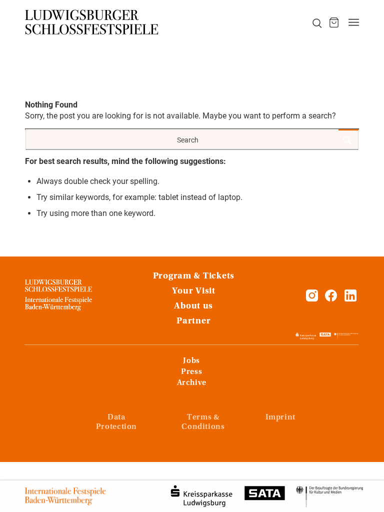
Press (191, 372)
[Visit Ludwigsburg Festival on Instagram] (312, 299)
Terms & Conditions (203, 422)
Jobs (191, 361)
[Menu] (353, 22)
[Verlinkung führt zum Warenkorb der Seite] (334, 22)
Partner (193, 321)
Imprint (281, 418)
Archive (191, 383)
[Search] (311, 22)
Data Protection (116, 422)
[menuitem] (311, 22)
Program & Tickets (193, 276)
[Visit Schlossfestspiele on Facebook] (332, 299)
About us (193, 306)
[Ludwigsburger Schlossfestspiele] (92, 22)
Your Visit (194, 291)
